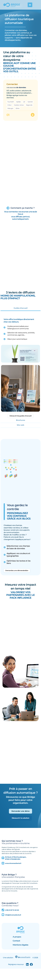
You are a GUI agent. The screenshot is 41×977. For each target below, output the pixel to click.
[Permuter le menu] (30, 5)
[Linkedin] (27, 964)
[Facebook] (31, 964)
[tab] (20, 308)
